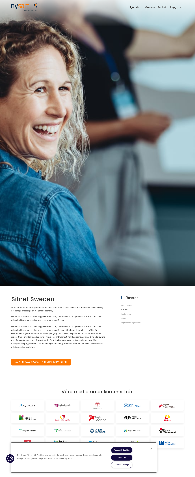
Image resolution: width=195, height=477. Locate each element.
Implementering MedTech (131, 323)
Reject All (122, 458)
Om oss (150, 7)
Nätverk (124, 310)
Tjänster (135, 7)
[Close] (151, 449)
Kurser (123, 318)
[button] (10, 458)
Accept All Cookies (122, 450)
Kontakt (162, 7)
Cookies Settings (122, 465)
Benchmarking (127, 306)
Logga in (175, 7)
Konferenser (126, 314)
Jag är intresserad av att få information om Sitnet (41, 362)
